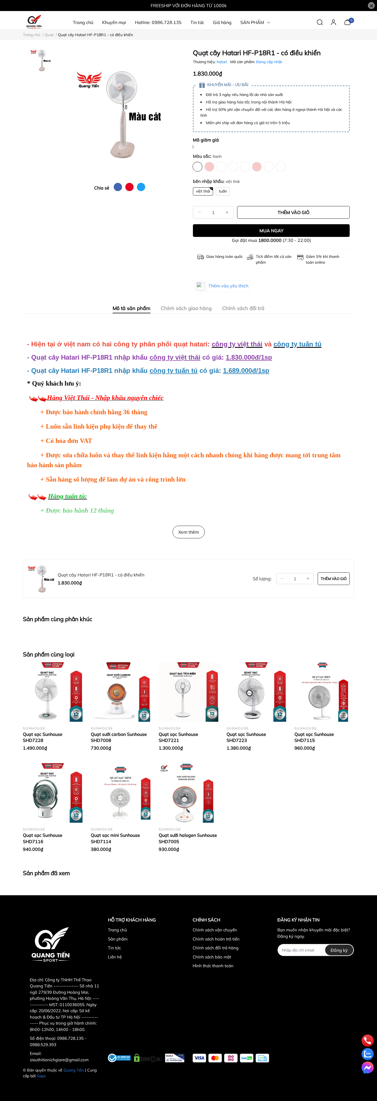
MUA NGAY (271, 230)
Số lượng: (262, 578)
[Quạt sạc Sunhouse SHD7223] (256, 692)
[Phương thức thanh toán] (231, 1058)
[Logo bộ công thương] (146, 1056)
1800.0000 (270, 240)
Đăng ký (339, 950)
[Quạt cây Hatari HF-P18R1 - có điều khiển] (119, 113)
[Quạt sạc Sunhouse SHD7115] (324, 692)
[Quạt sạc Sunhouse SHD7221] (188, 692)
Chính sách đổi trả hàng (215, 947)
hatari (222, 61)
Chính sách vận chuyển (215, 929)
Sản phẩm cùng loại (49, 654)
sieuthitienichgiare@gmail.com (59, 1059)
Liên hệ (115, 957)
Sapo (41, 1075)
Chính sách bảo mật (212, 957)
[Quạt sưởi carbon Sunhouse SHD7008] (120, 692)
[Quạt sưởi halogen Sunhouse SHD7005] (188, 793)
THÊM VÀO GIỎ (293, 212)
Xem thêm (188, 532)
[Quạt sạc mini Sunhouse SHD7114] (120, 793)
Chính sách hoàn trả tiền (216, 939)
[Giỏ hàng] (347, 21)
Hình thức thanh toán (213, 965)
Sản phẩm (118, 939)
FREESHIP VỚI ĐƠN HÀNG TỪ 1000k (189, 5)
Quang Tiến (73, 1070)
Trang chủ (117, 929)
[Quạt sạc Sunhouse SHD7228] (53, 692)
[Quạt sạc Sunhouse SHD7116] (53, 793)
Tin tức (114, 947)
